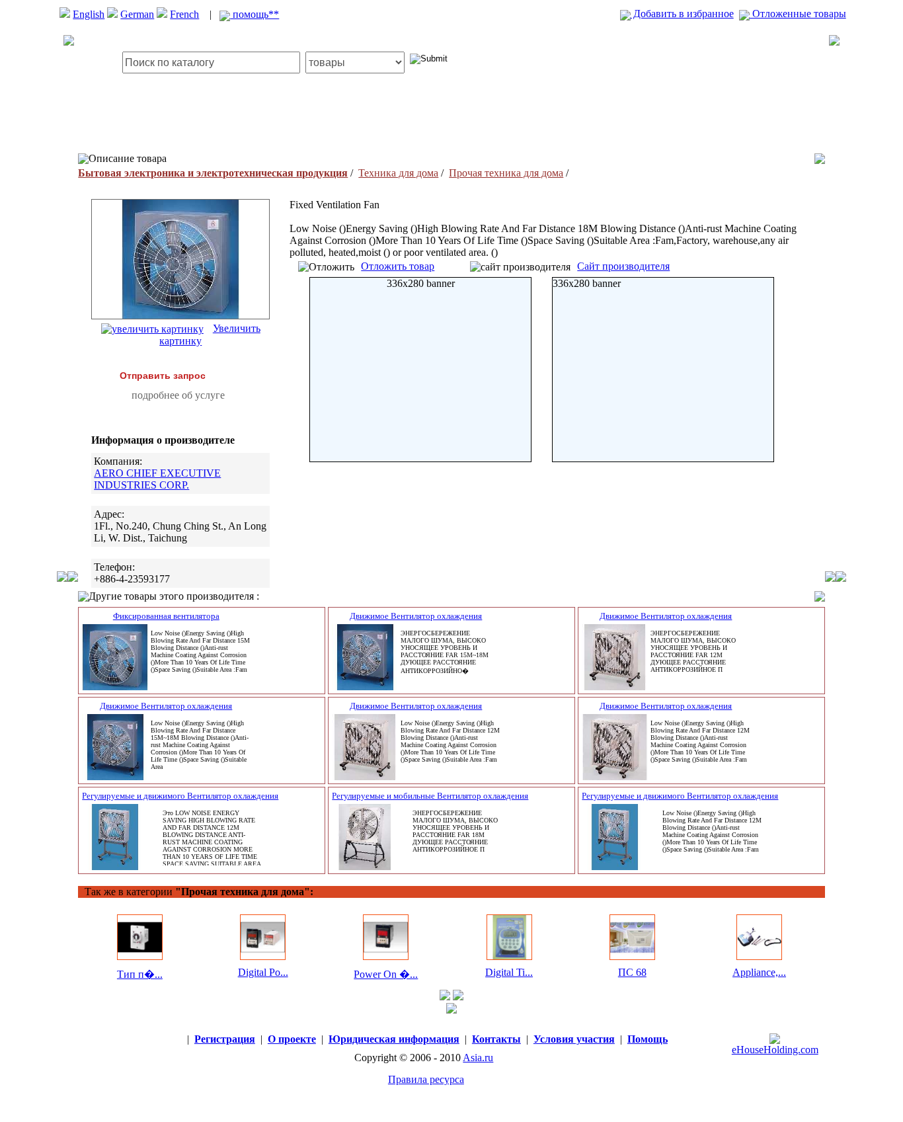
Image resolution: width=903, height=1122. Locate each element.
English (88, 14)
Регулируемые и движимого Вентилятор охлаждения (180, 796)
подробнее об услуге (178, 395)
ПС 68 (632, 972)
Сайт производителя (623, 266)
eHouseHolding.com (775, 1049)
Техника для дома (398, 173)
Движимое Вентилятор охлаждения (416, 616)
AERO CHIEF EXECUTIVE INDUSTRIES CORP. (157, 479)
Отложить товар (397, 266)
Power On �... (386, 974)
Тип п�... (140, 974)
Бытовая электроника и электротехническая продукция (213, 173)
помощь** (254, 14)
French (184, 14)
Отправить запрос (163, 375)
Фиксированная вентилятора (166, 616)
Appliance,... (759, 972)
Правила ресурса (426, 1079)
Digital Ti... (509, 972)
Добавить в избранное (682, 13)
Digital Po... (263, 972)
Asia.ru (478, 1057)
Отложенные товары (798, 13)
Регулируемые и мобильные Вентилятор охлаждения (430, 796)
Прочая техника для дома (506, 173)
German (137, 14)
